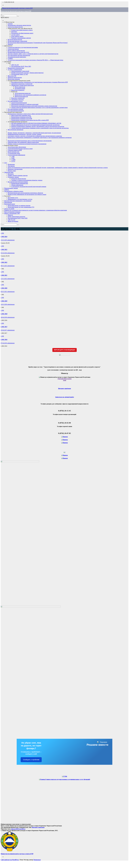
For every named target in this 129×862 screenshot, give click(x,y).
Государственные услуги (15, 101)
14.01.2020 (4, 304)
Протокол (14, 31)
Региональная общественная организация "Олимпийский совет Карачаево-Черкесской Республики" (38, 42)
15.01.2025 (4, 240)
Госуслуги (7, 196)
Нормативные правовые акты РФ (21, 117)
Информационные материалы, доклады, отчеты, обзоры (24, 134)
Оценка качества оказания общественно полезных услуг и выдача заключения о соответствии (39, 107)
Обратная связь (8, 172)
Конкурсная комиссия (21, 96)
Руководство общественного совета (22, 30)
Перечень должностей (17, 98)
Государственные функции (16, 110)
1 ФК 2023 (4, 249)
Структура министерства (15, 27)
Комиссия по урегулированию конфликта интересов (30, 95)
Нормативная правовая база (19, 183)
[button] (5, 17)
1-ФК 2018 (4, 314)
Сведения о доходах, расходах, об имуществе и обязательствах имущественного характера (35, 136)
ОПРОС (6, 189)
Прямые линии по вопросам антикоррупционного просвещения (27, 144)
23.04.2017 (4, 330)
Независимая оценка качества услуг (18, 52)
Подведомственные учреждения (17, 41)
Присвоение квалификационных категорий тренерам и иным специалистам (34, 106)
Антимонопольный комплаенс (17, 57)
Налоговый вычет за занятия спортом (19, 205)
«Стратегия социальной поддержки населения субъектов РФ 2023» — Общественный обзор (35, 60)
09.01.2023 (4, 266)
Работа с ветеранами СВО (12, 213)
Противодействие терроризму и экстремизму (17, 201)
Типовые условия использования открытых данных (26, 180)
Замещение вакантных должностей (21, 84)
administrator (11, 240)
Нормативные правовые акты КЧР (21, 118)
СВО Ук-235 (15, 65)
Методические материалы (15, 129)
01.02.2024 (4, 253)
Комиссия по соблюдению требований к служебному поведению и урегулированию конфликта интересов (40, 137)
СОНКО (10, 58)
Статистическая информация (16, 155)
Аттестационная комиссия (22, 93)
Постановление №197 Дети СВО (21, 66)
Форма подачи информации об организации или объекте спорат (27, 194)
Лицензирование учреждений (20, 71)
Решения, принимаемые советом (21, 38)
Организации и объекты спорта (13, 191)
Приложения (8, 202)
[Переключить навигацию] (1, 14)
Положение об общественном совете (22, 33)
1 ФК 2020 (4, 288)
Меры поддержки (13, 221)
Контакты (11, 174)
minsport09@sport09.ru (18, 829)
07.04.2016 (4, 343)
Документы (7, 61)
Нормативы (11, 164)
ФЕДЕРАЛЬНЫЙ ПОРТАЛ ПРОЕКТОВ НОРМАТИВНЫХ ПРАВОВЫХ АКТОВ (36, 123)
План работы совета (17, 36)
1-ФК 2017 (4, 326)
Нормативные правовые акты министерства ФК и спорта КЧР (30, 120)
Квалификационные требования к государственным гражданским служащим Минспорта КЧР (39, 82)
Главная (10, 23)
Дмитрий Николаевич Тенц (65, 379)
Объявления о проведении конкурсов (22, 85)
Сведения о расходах (17, 99)
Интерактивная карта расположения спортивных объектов (25, 193)
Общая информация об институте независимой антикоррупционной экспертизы (35, 125)
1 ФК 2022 (4, 262)
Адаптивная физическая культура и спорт (20, 148)
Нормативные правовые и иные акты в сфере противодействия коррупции (30, 114)
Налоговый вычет (9, 204)
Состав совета (15, 34)
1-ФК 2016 (4, 339)
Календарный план (13, 151)
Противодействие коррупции (13, 112)
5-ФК (12, 158)
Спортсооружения (13, 49)
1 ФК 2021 (4, 275)
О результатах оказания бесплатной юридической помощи (28, 186)
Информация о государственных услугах (20, 199)
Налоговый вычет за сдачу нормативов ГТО (21, 207)
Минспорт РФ (12, 76)
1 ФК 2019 (4, 301)
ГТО (5, 163)
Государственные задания (15, 109)
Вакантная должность (17, 90)
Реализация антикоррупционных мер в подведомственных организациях (30, 140)
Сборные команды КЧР (15, 150)
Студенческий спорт (14, 153)
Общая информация (17, 185)
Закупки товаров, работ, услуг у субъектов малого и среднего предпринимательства (33, 53)
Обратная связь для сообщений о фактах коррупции (23, 142)
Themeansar (37, 860)
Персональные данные (11, 188)
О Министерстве (9, 22)
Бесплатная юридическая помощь (18, 182)
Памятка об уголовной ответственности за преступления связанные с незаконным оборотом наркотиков (35, 210)
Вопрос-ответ (12, 170)
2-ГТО (13, 161)
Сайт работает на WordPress (10, 860)
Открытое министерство (18, 178)
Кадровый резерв (20, 88)
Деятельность (8, 46)
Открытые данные (13, 177)
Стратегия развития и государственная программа (23, 47)
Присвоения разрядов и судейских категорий (24, 104)
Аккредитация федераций (19, 102)
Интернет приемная (38, 827)
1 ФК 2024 (4, 236)
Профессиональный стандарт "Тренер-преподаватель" (27, 72)
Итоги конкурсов (20, 87)
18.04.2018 (4, 317)
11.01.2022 (4, 278)
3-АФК (13, 159)
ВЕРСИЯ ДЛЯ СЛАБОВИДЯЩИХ (64, 350)
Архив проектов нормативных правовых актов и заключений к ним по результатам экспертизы (40, 128)
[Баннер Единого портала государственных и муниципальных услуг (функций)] (64, 779)
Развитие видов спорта (11, 145)
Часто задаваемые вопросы (12, 212)
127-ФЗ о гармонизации (15, 69)
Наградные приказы (14, 79)
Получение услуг (13, 197)
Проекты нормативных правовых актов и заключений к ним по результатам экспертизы (37, 126)
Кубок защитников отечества (16, 216)
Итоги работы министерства (16, 50)
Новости (10, 44)
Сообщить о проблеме (31, 760)
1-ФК (12, 156)
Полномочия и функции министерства (19, 25)
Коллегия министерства (15, 39)
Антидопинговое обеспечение (17, 147)
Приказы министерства (15, 77)
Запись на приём (9, 208)
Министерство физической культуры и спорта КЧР (16, 11)
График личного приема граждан (18, 175)
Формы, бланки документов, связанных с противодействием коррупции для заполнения (34, 133)
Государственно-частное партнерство (19, 55)
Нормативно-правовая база (16, 68)
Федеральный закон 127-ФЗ (19, 74)
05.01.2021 (4, 291)
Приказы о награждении (15, 169)
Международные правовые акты (21, 115)
